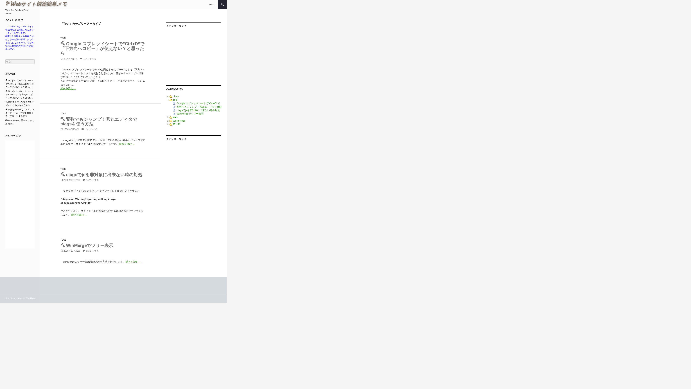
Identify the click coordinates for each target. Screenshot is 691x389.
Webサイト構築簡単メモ (41, 4)
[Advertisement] (193, 53)
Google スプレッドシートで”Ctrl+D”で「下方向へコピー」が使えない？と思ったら (102, 48)
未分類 (176, 124)
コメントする (89, 58)
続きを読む (68, 88)
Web (175, 117)
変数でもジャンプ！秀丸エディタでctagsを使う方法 (98, 121)
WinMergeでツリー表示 (89, 245)
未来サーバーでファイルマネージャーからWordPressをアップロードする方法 (19, 112)
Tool (63, 38)
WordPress (179, 120)
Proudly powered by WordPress (20, 298)
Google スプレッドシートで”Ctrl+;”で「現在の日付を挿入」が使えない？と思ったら (19, 83)
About (212, 4)
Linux (176, 96)
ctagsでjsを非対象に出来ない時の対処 (103, 174)
